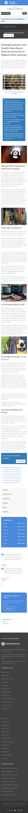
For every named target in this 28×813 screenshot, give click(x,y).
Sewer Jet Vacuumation (8, 741)
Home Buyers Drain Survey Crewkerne (12, 474)
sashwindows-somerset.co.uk (9, 768)
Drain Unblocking (6, 688)
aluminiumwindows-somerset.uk (10, 775)
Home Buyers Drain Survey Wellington (12, 478)
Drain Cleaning (5, 672)
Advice (5, 507)
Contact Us (20, 461)
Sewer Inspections (6, 738)
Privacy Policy (15, 805)
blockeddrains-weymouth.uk (8, 794)
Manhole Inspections (7, 702)
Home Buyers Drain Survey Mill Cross (12, 480)
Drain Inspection (6, 675)
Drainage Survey (6, 695)
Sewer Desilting (5, 735)
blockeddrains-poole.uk (7, 791)
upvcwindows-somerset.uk (8, 781)
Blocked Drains (5, 722)
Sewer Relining (5, 745)
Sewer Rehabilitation (7, 755)
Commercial (6, 498)
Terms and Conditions (6, 805)
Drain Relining (5, 682)
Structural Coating (6, 705)
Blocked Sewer (5, 725)
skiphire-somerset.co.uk (8, 771)
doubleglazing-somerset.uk (8, 778)
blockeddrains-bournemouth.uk (9, 788)
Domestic (5, 503)
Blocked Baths (5, 718)
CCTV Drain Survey (6, 692)
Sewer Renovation (6, 751)
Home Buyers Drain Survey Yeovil (11, 469)
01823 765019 (10, 27)
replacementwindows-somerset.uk (10, 785)
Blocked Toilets (5, 731)
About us (5, 490)
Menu (24, 13)
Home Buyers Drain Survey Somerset (12, 467)
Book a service (6, 13)
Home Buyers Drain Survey (8, 698)
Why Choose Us (7, 494)
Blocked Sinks (5, 728)
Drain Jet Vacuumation (7, 679)
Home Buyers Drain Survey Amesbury (12, 471)
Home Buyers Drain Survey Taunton (11, 476)
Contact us (6, 511)
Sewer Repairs (5, 748)
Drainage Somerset (12, 644)
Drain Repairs (5, 685)
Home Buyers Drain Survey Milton (11, 482)
